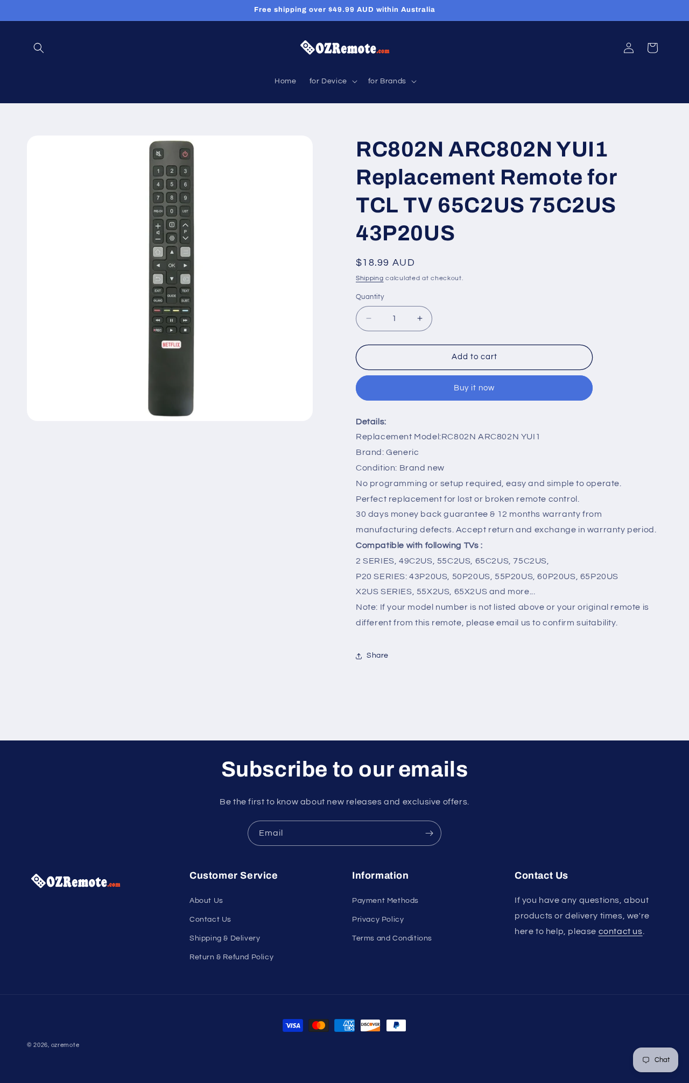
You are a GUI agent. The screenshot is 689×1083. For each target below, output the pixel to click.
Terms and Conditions (392, 938)
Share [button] (378, 655)
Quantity (370, 297)
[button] (39, 48)
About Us (206, 900)
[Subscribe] (429, 833)
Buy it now (474, 388)
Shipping (370, 278)
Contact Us (210, 919)
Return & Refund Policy (231, 957)
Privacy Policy (378, 919)
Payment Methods (385, 900)
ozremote (65, 1045)
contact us (621, 931)
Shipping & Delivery (224, 938)
